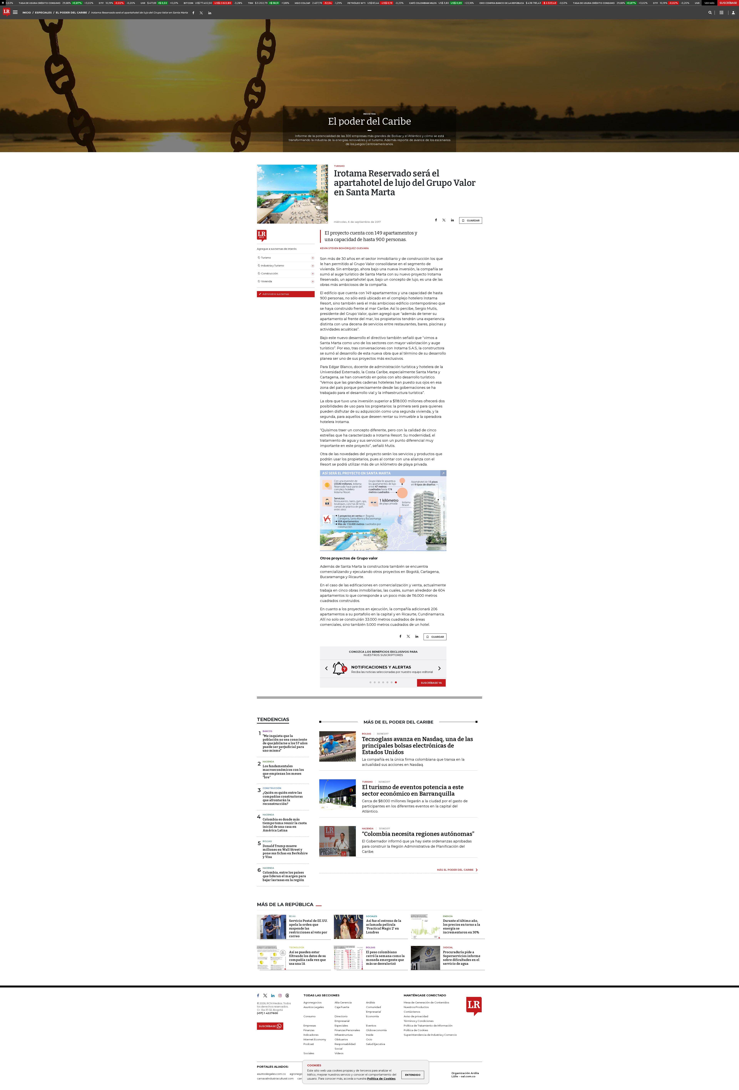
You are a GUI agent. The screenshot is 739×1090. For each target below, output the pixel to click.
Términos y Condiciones (418, 1020)
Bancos (267, 731)
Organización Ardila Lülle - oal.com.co (465, 1075)
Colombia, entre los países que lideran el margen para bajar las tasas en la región (284, 876)
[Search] (710, 13)
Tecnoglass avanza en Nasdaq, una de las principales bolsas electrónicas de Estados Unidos (417, 746)
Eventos (371, 1025)
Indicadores (310, 1034)
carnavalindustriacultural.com (275, 1078)
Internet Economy (314, 1039)
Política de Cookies (381, 1078)
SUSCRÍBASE (728, 3)
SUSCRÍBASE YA (431, 682)
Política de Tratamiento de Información (428, 1025)
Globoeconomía (376, 1030)
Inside (369, 1034)
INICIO (27, 12)
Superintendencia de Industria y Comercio (430, 1034)
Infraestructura (344, 1034)
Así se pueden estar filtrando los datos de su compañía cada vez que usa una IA (307, 958)
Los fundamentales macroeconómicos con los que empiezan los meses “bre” (283, 771)
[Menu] (15, 12)
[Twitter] (201, 13)
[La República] (6, 13)
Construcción (272, 788)
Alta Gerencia (343, 1002)
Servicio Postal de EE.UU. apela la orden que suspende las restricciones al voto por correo (308, 928)
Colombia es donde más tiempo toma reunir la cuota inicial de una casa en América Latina (285, 825)
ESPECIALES (43, 12)
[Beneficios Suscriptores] (721, 13)
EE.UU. (292, 916)
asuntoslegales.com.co (271, 1073)
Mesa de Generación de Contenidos (426, 1002)
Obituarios (341, 1039)
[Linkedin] (452, 220)
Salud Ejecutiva (375, 1044)
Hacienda (268, 761)
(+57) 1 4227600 (267, 1013)
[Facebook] (193, 13)
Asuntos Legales (313, 1007)
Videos (339, 1053)
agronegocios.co (300, 1073)
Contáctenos (412, 1011)
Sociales (371, 916)
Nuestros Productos (416, 1007)
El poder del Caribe (369, 121)
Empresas (309, 1025)
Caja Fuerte (342, 1007)
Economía (372, 1016)
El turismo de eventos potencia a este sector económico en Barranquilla (413, 790)
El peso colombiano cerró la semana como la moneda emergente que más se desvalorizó (385, 958)
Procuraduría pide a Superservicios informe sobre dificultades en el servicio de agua (461, 958)
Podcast (308, 1044)
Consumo (309, 1016)
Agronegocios (312, 1002)
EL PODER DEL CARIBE (71, 12)
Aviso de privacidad (416, 1016)
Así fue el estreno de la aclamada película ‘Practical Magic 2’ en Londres (383, 926)
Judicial (448, 947)
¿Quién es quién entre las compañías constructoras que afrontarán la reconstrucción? (283, 798)
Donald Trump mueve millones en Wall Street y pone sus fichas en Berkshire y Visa (285, 851)
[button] (325, 669)
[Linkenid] (209, 13)
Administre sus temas (275, 293)
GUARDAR (473, 220)
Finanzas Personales (347, 1030)
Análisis (370, 1002)
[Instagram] (281, 996)
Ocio (369, 1039)
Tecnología (296, 947)
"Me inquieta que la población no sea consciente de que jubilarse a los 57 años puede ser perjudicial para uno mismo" (285, 743)
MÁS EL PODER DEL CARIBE (455, 869)
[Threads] (288, 996)
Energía (448, 916)
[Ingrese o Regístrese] (733, 13)
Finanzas (308, 1030)
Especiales (341, 1025)
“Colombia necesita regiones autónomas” (418, 833)
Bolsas (267, 841)
